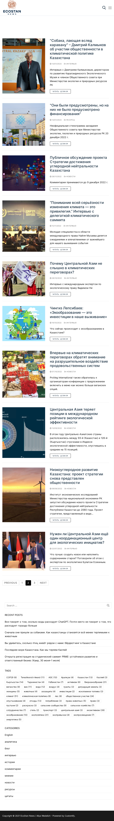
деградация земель (90, 687)
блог (7, 748)
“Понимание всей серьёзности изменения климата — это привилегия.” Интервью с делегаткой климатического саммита (77, 211)
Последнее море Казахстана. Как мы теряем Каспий (36, 649)
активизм (73, 682)
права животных (76, 701)
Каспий (102, 677)
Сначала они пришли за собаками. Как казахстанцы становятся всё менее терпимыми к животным (57, 634)
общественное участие (80, 696)
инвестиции (67, 691)
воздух (54, 687)
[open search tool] (104, 8)
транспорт (50, 710)
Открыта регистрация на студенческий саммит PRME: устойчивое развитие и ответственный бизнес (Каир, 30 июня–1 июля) (51, 658)
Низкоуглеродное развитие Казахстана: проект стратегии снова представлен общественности (76, 476)
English (9, 734)
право (95, 701)
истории (10, 762)
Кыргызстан (14, 682)
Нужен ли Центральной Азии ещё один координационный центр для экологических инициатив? (79, 538)
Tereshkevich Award (33, 677)
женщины (13, 691)
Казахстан (85, 677)
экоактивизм (96, 710)
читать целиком (60, 91)
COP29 (11, 677)
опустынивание (16, 701)
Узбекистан (55, 682)
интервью (71, 64)
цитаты (9, 796)
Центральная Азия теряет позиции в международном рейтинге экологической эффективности (74, 416)
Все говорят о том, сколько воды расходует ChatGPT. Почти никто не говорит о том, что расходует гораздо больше (58, 623)
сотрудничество (16, 710)
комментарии (13, 768)
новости (70, 176)
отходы (35, 701)
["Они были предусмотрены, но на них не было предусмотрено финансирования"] (23, 124)
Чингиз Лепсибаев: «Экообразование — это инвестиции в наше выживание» (78, 312)
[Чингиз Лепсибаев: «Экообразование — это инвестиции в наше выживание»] (23, 323)
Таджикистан (35, 682)
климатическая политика (36, 696)
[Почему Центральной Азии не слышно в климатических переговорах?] (23, 278)
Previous (10, 582)
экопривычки (61, 715)
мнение (9, 775)
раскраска (29, 705)
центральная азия (72, 710)
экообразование (16, 715)
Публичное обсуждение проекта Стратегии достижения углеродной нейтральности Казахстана (78, 164)
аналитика (11, 741)
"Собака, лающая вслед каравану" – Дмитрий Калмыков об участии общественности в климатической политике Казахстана (78, 49)
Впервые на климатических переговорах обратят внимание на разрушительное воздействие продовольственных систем (79, 359)
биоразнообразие (95, 682)
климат (12, 696)
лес (58, 696)
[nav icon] (110, 8)
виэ (28, 687)
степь (34, 710)
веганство (13, 687)
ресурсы (70, 120)
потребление (53, 701)
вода (40, 687)
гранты (69, 687)
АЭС (53, 677)
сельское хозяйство (82, 705)
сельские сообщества (53, 705)
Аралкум (67, 677)
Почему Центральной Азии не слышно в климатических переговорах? (76, 267)
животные (30, 691)
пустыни (12, 705)
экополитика (40, 715)
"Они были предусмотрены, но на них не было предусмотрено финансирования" (79, 109)
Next (43, 582)
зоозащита (48, 691)
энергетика (13, 719)
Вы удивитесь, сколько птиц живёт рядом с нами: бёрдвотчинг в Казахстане (50, 643)
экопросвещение (84, 715)
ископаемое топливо (91, 691)
